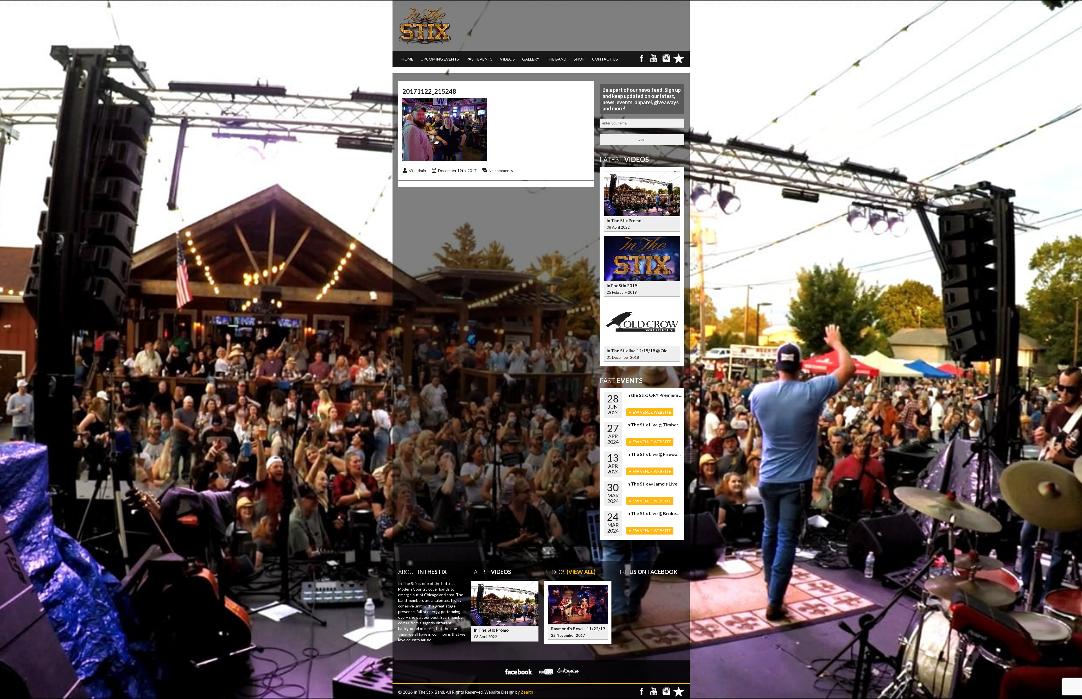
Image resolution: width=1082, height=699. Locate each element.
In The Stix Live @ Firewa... (653, 454)
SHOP (579, 59)
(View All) (581, 571)
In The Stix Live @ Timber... (654, 424)
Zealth (527, 691)
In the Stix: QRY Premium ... (654, 395)
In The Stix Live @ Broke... (652, 513)
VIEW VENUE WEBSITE (650, 412)
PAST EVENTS (479, 59)
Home (407, 59)
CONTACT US (605, 59)
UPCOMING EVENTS (440, 59)
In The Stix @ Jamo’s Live (651, 483)
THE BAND (556, 59)
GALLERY (530, 59)
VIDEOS (507, 59)
